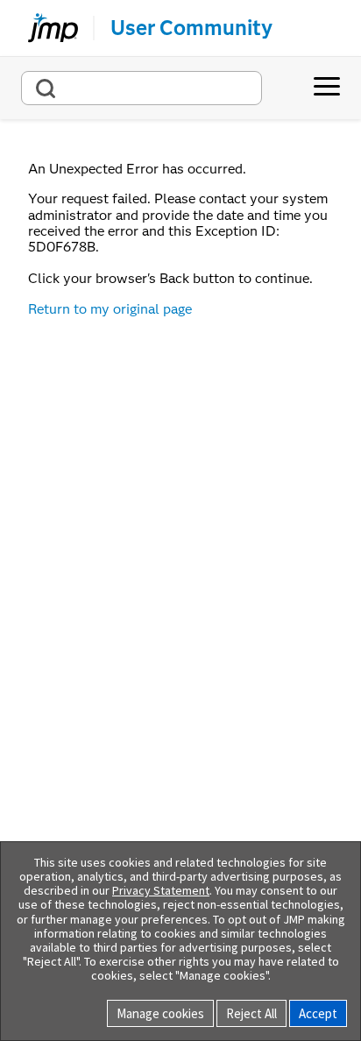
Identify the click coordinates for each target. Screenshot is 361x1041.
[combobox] (141, 88)
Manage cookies (160, 1013)
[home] (45, 28)
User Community (191, 28)
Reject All (251, 1013)
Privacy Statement (160, 890)
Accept (318, 1013)
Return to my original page (110, 309)
